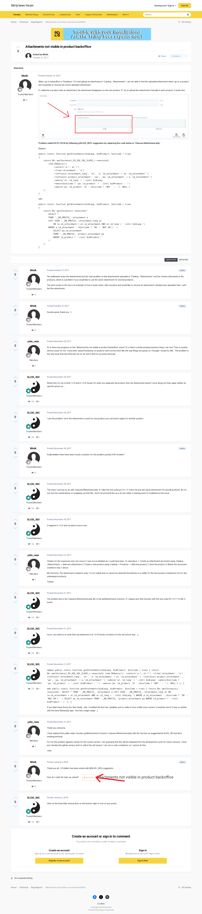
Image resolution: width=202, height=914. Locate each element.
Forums (17, 14)
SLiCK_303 (33, 377)
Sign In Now (142, 860)
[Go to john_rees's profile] (34, 351)
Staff (78, 14)
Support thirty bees (93, 14)
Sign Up (184, 5)
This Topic (177, 15)
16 (26, 100)
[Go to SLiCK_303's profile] (34, 387)
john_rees (33, 341)
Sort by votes (171, 260)
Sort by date (183, 260)
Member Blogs (32, 14)
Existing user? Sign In (164, 6)
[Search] (188, 14)
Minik (45, 54)
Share (163, 56)
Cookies (101, 903)
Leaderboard (65, 14)
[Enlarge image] (113, 116)
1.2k (32, 401)
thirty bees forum (22, 5)
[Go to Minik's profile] (28, 56)
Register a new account (59, 860)
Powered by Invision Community (101, 910)
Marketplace (112, 14)
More (125, 14)
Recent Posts (49, 14)
